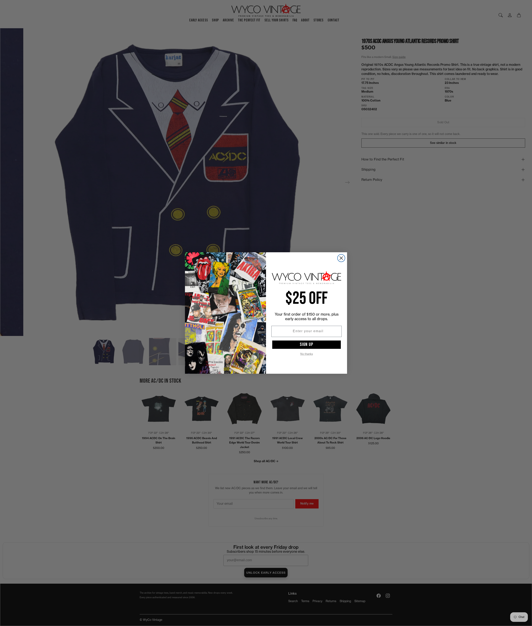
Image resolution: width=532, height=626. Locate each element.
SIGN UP (306, 344)
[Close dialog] (341, 258)
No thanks (306, 354)
